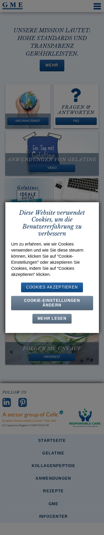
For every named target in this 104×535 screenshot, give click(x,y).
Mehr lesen (52, 318)
